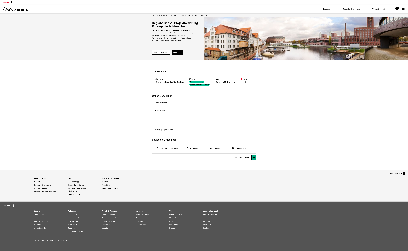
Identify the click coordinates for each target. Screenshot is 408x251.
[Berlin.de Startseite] (9, 206)
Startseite (155, 15)
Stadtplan (206, 228)
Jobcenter (71, 228)
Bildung (172, 228)
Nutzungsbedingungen (42, 188)
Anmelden (106, 182)
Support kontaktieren (76, 185)
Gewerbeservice (40, 228)
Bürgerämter (72, 225)
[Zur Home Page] (15, 9)
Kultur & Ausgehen (210, 214)
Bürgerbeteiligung (108, 221)
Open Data (106, 225)
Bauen (171, 221)
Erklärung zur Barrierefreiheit (45, 192)
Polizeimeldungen (142, 218)
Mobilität (172, 218)
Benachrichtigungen (351, 9)
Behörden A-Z (73, 214)
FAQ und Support (74, 182)
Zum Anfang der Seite (394, 173)
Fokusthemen (141, 225)
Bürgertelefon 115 (41, 221)
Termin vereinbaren (41, 218)
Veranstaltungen (142, 221)
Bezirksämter (73, 221)
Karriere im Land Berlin (110, 218)
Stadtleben (207, 225)
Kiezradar (326, 9)
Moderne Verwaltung (177, 214)
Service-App (39, 214)
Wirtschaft (207, 221)
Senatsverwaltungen (76, 218)
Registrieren (106, 185)
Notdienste (38, 225)
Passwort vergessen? (110, 188)
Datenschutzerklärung (42, 185)
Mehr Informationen (161, 52)
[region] (167, 148)
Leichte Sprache (74, 194)
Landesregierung (108, 214)
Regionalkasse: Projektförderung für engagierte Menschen (188, 15)
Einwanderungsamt (75, 231)
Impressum (38, 182)
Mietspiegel (173, 225)
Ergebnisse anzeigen (242, 157)
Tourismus (207, 218)
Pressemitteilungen (143, 214)
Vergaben (105, 228)
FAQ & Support (378, 9)
